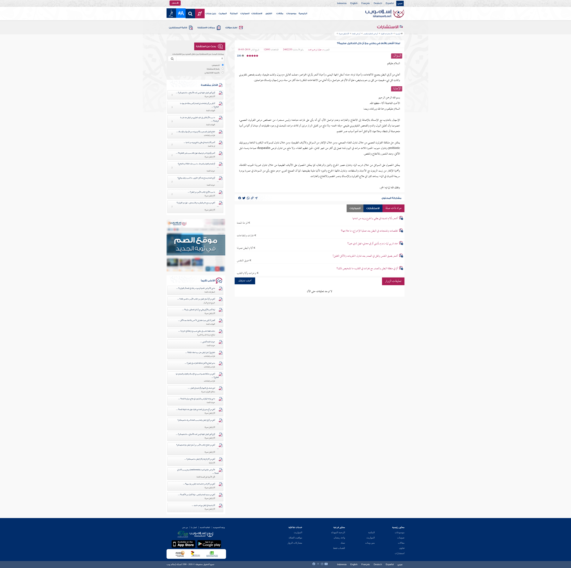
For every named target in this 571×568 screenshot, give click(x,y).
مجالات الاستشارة (206, 27)
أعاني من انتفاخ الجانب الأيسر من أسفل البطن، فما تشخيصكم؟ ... (197, 447)
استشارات (399, 553)
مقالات (279, 13)
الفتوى (268, 13)
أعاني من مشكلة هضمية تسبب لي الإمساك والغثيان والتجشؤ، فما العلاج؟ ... (197, 375)
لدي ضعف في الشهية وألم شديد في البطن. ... (201, 388)
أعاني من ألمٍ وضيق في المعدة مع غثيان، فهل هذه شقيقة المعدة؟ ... (195, 410)
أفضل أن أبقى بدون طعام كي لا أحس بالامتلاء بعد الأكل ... (196, 321)
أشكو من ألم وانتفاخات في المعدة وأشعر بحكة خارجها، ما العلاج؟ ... (199, 105)
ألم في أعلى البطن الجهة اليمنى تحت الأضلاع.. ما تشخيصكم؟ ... (195, 93)
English (353, 3)
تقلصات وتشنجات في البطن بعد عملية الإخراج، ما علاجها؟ (369, 231)
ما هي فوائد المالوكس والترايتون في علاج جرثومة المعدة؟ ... (196, 399)
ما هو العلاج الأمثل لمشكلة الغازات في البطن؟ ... (200, 363)
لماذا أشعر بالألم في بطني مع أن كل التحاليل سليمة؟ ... (198, 310)
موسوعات (291, 13)
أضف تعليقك (244, 281)
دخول (174, 3)
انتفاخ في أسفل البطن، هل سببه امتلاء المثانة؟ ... (200, 353)
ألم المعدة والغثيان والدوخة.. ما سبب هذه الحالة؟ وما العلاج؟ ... (198, 165)
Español (390, 3)
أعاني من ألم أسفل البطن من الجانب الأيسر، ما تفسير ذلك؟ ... (196, 299)
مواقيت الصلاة (295, 537)
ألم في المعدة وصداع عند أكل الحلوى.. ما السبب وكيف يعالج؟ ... (198, 179)
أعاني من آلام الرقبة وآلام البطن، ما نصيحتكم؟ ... (199, 459)
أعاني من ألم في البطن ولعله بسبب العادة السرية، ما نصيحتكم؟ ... (198, 422)
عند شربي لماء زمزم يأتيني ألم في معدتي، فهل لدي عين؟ (372, 244)
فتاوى (401, 548)
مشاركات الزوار (295, 543)
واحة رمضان (339, 537)
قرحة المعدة (242, 223)
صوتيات (400, 537)
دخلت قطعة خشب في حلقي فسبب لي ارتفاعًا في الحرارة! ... (196, 331)
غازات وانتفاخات (245, 236)
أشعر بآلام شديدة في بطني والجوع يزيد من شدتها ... (199, 143)
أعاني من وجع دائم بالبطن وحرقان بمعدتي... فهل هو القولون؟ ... (198, 204)
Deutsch (378, 3)
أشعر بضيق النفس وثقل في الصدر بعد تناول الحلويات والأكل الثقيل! (365, 256)
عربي (400, 3)
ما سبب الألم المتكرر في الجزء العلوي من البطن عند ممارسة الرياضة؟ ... (199, 119)
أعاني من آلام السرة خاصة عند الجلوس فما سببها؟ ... (199, 484)
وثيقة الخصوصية (219, 527)
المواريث (223, 13)
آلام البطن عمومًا (245, 248)
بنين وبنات (211, 13)
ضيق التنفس (243, 261)
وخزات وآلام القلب (247, 273)
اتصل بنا (194, 527)
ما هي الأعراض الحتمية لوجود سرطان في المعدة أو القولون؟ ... (195, 288)
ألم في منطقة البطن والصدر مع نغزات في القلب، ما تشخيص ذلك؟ (367, 269)
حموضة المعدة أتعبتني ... (207, 342)
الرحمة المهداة (338, 532)
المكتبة (233, 13)
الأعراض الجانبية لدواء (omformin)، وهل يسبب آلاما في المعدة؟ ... (198, 471)
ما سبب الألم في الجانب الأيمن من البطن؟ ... (201, 192)
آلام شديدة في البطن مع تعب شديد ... (203, 505)
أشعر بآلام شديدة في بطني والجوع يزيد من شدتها (375, 218)
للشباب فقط (339, 548)
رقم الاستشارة (213, 69)
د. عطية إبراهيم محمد (316, 49)
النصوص (215, 65)
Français (365, 3)
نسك (343, 543)
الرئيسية (303, 13)
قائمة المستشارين (178, 27)
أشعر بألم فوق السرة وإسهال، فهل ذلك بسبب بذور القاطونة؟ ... (195, 153)
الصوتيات (244, 13)
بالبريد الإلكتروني (211, 73)
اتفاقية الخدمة (205, 527)
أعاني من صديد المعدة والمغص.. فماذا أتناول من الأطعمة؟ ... (196, 495)
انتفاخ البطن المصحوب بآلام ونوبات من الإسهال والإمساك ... (195, 132)
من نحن (185, 527)
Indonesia (341, 3)
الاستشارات (256, 13)
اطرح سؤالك (231, 27)
